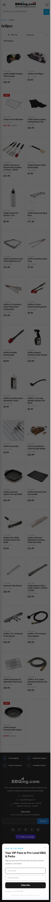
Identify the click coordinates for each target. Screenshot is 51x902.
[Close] (45, 847)
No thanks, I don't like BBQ (14, 891)
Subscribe (25, 885)
